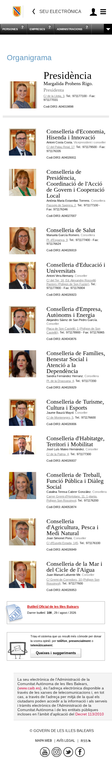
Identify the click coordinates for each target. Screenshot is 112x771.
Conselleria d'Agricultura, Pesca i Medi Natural (72, 527)
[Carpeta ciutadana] (93, 12)
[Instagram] (56, 752)
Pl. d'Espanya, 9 (57, 240)
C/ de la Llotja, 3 (53, 96)
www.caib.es (29, 688)
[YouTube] (45, 752)
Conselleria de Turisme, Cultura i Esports (75, 404)
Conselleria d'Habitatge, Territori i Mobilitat (75, 441)
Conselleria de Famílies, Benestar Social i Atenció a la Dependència (75, 362)
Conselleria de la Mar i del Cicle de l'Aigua (74, 566)
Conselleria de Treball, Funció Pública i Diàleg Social (75, 480)
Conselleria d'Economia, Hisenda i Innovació (75, 134)
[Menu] (102, 12)
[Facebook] (80, 752)
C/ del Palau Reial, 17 (60, 147)
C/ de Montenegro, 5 (59, 417)
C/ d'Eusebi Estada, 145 (62, 543)
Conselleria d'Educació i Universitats (75, 267)
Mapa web (43, 740)
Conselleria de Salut (70, 230)
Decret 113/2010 (89, 714)
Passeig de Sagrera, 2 (61, 205)
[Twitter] (68, 752)
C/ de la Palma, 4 (57, 454)
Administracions (69, 29)
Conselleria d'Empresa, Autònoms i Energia (74, 312)
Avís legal (66, 740)
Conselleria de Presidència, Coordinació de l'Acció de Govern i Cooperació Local (75, 183)
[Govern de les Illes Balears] (17, 11)
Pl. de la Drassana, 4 (60, 381)
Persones (10, 29)
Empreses (37, 29)
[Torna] (34, 11)
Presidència (67, 75)
